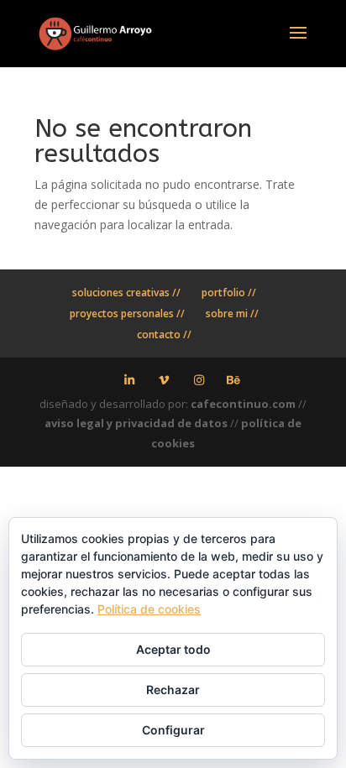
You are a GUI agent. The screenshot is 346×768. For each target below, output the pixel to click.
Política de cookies (149, 609)
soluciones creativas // (126, 292)
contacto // (164, 334)
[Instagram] (199, 380)
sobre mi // (232, 313)
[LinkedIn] (129, 380)
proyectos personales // (127, 313)
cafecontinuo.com (243, 403)
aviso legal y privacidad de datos (136, 423)
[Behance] (234, 380)
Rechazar (173, 689)
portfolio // (229, 292)
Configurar (173, 730)
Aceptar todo (173, 649)
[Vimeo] (164, 380)
